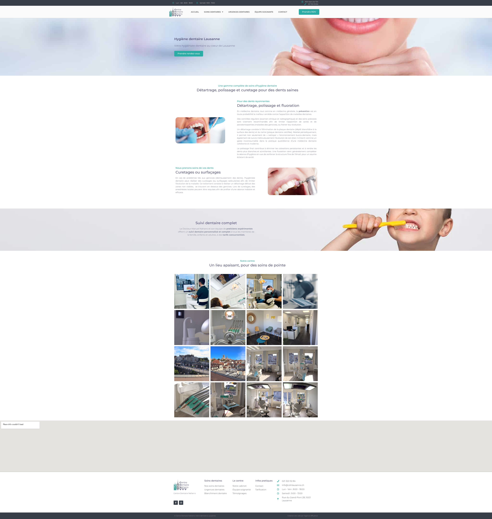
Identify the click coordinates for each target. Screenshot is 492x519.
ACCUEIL (195, 12)
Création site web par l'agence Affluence (303, 516)
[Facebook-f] (176, 503)
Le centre (238, 480)
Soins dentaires (213, 480)
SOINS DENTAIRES (212, 12)
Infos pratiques (264, 480)
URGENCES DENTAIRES (239, 12)
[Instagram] (181, 503)
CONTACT (282, 12)
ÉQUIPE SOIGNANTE (264, 12)
